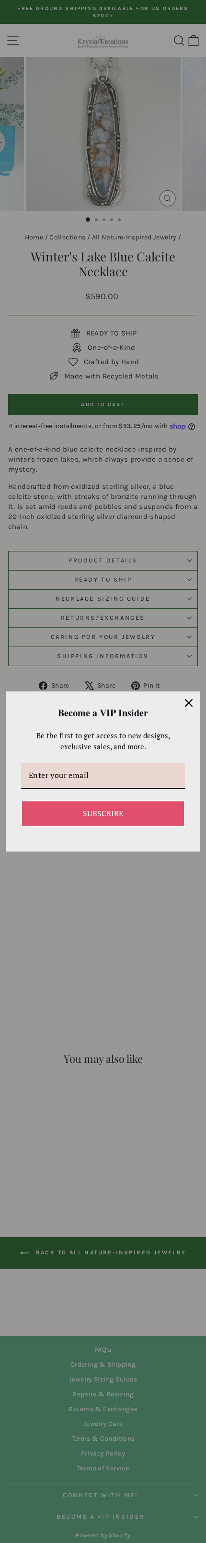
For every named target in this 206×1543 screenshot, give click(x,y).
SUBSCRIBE (103, 813)
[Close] (188, 702)
